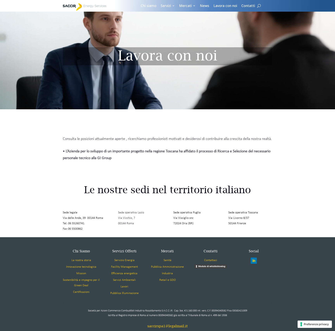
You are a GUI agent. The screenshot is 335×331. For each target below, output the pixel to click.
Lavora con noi (225, 6)
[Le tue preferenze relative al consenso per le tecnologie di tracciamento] (315, 324)
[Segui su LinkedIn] (254, 261)
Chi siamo (148, 6)
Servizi (166, 6)
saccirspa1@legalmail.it (167, 326)
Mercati (185, 6)
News (204, 6)
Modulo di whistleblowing (211, 266)
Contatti (248, 6)
